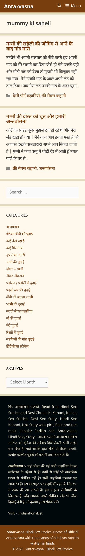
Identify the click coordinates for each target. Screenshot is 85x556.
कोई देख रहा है (15, 241)
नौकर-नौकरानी (15, 276)
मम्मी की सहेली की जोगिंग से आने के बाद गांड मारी (39, 47)
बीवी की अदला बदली (19, 297)
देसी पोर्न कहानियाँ (26, 96)
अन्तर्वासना (47, 168)
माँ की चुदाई (13, 318)
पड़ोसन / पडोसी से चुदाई (21, 283)
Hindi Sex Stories (59, 549)
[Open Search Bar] (59, 6)
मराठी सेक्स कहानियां (19, 311)
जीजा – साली (14, 269)
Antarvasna (18, 6)
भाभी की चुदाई (15, 304)
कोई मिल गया (14, 248)
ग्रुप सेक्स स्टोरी (15, 255)
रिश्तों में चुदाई (14, 333)
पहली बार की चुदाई (18, 290)
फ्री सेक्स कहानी (54, 96)
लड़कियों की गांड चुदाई (20, 339)
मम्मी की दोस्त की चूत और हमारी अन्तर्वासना (36, 119)
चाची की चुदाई (15, 262)
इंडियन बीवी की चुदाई (19, 234)
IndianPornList (30, 513)
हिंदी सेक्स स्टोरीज (17, 346)
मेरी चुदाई (12, 325)
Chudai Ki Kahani (50, 413)
